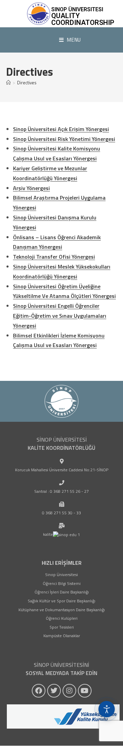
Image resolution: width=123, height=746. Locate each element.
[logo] (39, 14)
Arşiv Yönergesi (31, 188)
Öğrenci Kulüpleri (62, 618)
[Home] (8, 82)
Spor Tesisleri (62, 627)
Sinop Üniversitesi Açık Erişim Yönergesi (61, 129)
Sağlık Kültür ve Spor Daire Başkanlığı (61, 601)
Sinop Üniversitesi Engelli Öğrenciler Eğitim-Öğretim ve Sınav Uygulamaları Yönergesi (59, 316)
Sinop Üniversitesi (77, 9)
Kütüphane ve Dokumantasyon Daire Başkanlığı (61, 609)
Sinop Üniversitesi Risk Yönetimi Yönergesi (64, 139)
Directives (27, 82)
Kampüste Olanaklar (61, 635)
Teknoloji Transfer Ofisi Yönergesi (54, 257)
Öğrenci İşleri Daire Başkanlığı (62, 592)
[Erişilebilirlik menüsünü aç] (106, 709)
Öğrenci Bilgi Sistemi (62, 583)
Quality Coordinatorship (82, 19)
